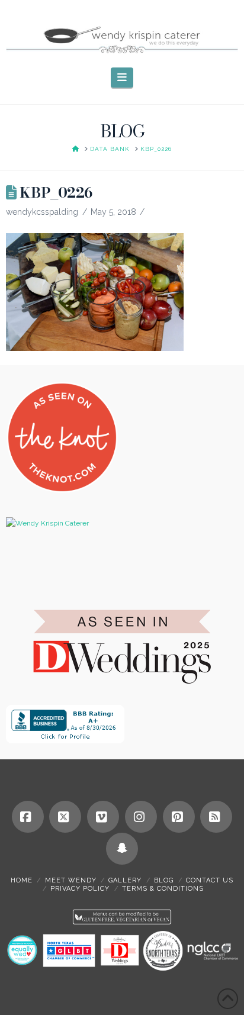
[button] (122, 77)
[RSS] (216, 817)
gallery (125, 880)
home (22, 880)
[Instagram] (141, 817)
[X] (65, 817)
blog (164, 880)
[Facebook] (28, 817)
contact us (209, 880)
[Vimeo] (103, 817)
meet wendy (71, 880)
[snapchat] (122, 849)
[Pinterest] (179, 817)
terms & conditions (163, 888)
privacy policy (80, 888)
